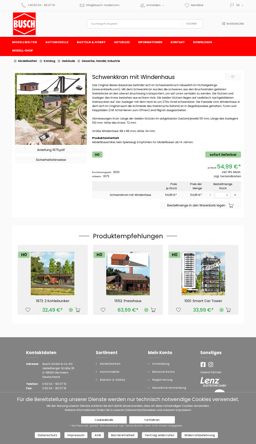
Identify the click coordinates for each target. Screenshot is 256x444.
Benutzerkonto (163, 372)
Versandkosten (230, 176)
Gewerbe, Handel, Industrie (101, 61)
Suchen (191, 23)
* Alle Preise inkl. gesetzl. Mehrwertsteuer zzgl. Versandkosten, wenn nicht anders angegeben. (126, 426)
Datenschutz (47, 435)
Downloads (202, 42)
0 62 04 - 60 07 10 (54, 384)
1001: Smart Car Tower (203, 300)
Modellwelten (24, 42)
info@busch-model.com (102, 5)
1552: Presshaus (127, 300)
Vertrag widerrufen (159, 435)
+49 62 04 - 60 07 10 (41, 5)
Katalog (49, 61)
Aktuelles (122, 42)
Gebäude (68, 61)
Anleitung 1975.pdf (51, 150)
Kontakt (178, 42)
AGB (98, 435)
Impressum (183, 410)
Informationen (150, 42)
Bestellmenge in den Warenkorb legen (196, 205)
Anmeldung (160, 364)
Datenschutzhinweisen (140, 410)
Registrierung (162, 380)
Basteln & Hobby (91, 42)
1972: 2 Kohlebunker (52, 300)
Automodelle (57, 42)
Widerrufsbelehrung (199, 435)
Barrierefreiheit (123, 435)
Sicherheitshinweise (51, 160)
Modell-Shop (22, 51)
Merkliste (197, 5)
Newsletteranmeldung (169, 388)
